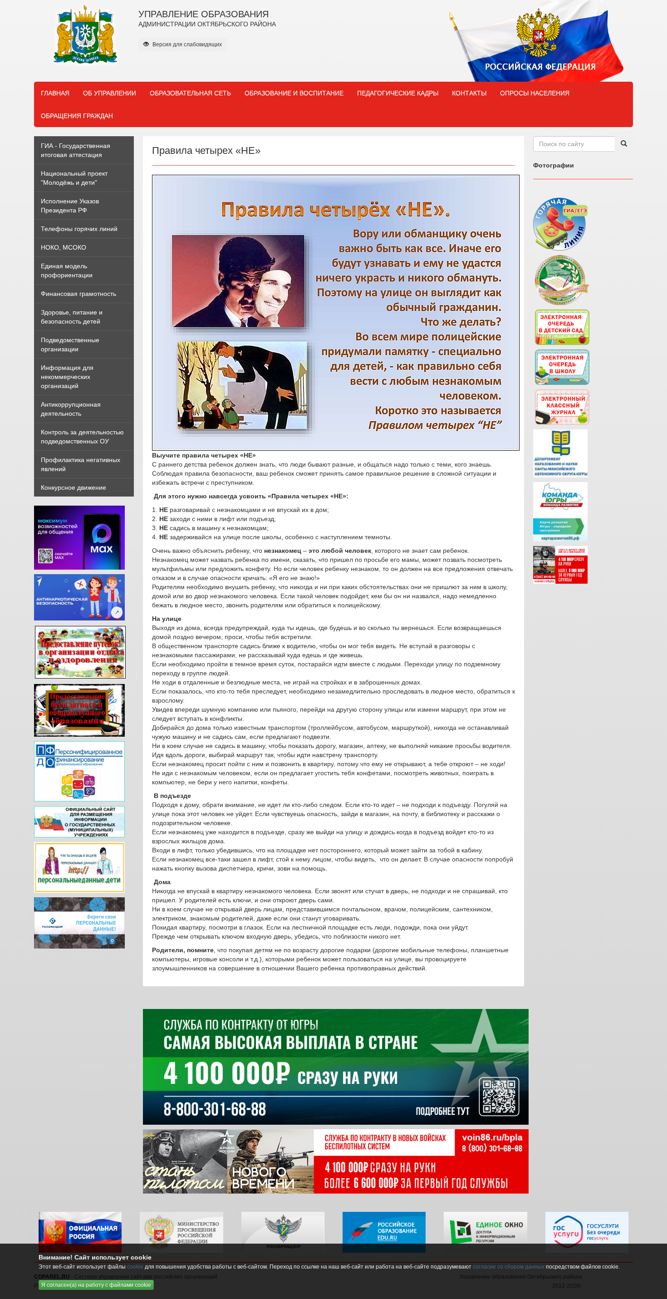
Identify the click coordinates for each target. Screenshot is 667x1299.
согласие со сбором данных (508, 1267)
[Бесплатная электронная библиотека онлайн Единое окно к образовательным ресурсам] (485, 1231)
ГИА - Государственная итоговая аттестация (75, 150)
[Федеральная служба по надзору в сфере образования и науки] (283, 1231)
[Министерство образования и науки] (181, 1231)
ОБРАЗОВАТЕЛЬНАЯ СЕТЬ (190, 93)
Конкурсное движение (73, 487)
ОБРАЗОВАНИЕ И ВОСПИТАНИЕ (294, 93)
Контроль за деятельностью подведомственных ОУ (82, 436)
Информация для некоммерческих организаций (67, 376)
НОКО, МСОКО (63, 247)
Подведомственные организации (70, 344)
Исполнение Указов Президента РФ (70, 205)
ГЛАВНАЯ (55, 93)
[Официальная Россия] (80, 1231)
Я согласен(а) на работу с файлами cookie (96, 1285)
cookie (135, 1267)
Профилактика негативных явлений (80, 464)
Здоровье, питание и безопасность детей (72, 317)
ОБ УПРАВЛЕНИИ (109, 93)
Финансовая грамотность (78, 293)
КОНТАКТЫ (469, 93)
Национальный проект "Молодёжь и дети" (74, 178)
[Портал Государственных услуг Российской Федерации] (587, 1231)
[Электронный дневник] (562, 406)
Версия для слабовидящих (186, 44)
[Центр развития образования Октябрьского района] (562, 279)
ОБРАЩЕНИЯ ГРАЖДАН (77, 115)
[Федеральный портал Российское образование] (384, 1231)
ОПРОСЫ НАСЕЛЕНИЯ (534, 93)
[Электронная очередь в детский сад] (562, 326)
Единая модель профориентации (67, 270)
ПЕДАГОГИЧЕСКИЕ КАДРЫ (397, 93)
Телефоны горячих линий (79, 228)
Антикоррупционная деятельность (71, 409)
